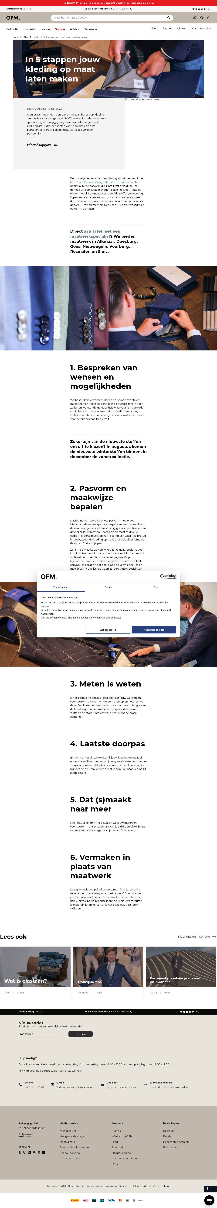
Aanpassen (106, 629)
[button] (202, 18)
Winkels (181, 28)
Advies (74, 29)
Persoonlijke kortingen (74, 1147)
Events (167, 28)
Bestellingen (171, 1123)
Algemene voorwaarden (106, 1186)
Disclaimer (80, 1186)
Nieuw (45, 29)
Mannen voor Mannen (126, 1158)
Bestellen (169, 1130)
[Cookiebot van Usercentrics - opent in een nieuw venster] (162, 576)
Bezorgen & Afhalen (176, 1141)
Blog (155, 28)
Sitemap (123, 1186)
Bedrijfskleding (121, 1153)
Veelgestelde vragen (73, 1136)
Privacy (90, 1186)
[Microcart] (209, 18)
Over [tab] (156, 587)
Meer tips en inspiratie (194, 936)
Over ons (117, 1123)
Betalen (168, 1136)
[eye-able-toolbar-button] (207, 1189)
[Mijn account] (195, 18)
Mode (36, 37)
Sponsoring (119, 1147)
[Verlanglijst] (202, 18)
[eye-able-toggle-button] (214, 1189)
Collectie (12, 29)
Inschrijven (80, 1034)
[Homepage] (13, 18)
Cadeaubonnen (70, 1153)
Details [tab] (108, 587)
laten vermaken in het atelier (119, 897)
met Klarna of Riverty (108, 9)
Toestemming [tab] (60, 587)
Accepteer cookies (154, 629)
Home (15, 37)
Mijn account (68, 1130)
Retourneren (171, 1147)
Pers (115, 1164)
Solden (60, 29)
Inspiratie (30, 29)
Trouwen (90, 29)
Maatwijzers (67, 1141)
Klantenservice (201, 28)
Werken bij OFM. (122, 1136)
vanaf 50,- (19, 9)
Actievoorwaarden (71, 1158)
